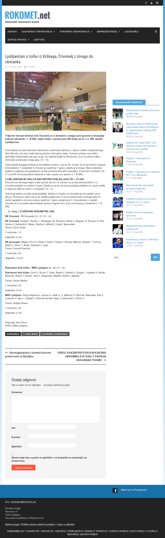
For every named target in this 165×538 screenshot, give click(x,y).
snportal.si (60, 530)
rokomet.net (47, 530)
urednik (31, 66)
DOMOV (12, 31)
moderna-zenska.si (119, 530)
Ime (14, 427)
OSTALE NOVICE (17, 39)
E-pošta (17, 437)
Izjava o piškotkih (66, 524)
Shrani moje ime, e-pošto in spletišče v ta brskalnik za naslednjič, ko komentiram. (49, 459)
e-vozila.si (151, 530)
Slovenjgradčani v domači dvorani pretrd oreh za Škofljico (28, 354)
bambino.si (101, 530)
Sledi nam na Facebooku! (134, 489)
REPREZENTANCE (107, 31)
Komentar (18, 392)
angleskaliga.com (16, 530)
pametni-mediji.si (89, 534)
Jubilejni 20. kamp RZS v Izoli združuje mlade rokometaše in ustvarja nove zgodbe (141, 146)
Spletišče (17, 446)
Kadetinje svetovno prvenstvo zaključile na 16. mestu (141, 200)
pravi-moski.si (138, 530)
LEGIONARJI (131, 31)
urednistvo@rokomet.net (23, 501)
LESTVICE (39, 39)
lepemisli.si (72, 534)
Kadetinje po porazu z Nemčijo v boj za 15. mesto (142, 241)
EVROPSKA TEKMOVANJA (74, 31)
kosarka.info (33, 530)
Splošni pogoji (12, 524)
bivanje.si (89, 530)
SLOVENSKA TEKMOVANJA (37, 31)
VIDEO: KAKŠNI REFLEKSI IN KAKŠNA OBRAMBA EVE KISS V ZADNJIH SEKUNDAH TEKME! (82, 356)
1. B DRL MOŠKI (30, 334)
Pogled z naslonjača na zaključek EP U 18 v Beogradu (143, 173)
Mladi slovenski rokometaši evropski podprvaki (140, 187)
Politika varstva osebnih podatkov (38, 524)
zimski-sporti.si (75, 530)
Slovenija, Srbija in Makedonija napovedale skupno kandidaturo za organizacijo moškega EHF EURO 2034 (142, 128)
